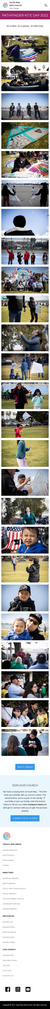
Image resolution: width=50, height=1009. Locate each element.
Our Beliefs (8, 955)
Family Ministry (9, 894)
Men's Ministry (9, 883)
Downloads (8, 937)
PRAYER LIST (8, 922)
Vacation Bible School (13, 899)
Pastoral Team (10, 960)
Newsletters (9, 927)
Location (7, 971)
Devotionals (9, 855)
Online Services (10, 850)
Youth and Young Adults (14, 889)
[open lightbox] (25, 48)
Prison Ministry (10, 909)
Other (6, 865)
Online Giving (9, 942)
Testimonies (8, 860)
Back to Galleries (25, 767)
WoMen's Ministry (11, 878)
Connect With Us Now (25, 818)
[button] (45, 5)
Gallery (6, 965)
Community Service (11, 904)
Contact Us (8, 976)
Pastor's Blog (9, 932)
